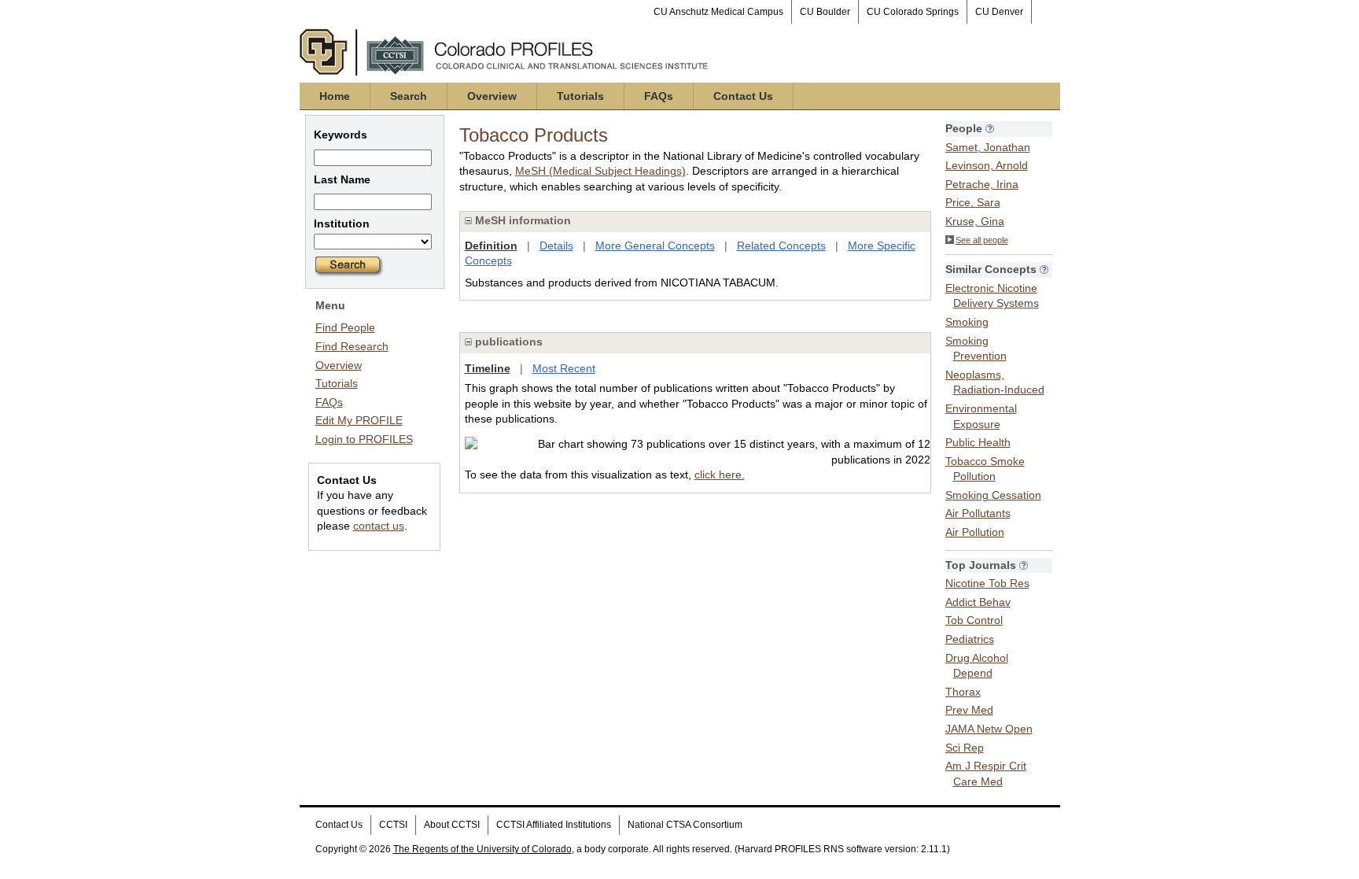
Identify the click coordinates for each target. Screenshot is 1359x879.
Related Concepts (781, 245)
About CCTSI (452, 824)
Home (334, 96)
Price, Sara (972, 202)
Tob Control (974, 620)
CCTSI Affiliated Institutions (553, 824)
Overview (492, 96)
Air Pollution (974, 532)
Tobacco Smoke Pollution (985, 469)
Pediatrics (969, 639)
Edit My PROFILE (359, 420)
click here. (719, 474)
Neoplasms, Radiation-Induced (994, 382)
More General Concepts (655, 245)
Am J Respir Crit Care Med (985, 773)
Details (556, 245)
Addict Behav (978, 602)
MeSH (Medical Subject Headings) (600, 170)
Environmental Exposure (981, 416)
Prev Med (969, 710)
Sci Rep (964, 747)
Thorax (963, 691)
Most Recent (563, 368)
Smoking (967, 322)
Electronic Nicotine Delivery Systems (992, 296)
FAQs (658, 96)
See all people (982, 240)
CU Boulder (825, 11)
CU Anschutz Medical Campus (718, 11)
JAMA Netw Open (989, 728)
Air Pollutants (978, 513)
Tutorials (580, 96)
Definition (491, 245)
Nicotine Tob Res (987, 583)
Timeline (487, 368)
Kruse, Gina (974, 221)
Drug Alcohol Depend (976, 666)
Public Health (978, 442)
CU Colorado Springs (913, 11)
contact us (378, 525)
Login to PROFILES (364, 439)
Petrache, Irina (981, 184)
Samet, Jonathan (987, 147)
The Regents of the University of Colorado (482, 849)
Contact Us (743, 96)
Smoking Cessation (993, 495)
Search (408, 96)
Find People (345, 327)
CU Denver (999, 11)
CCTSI (393, 824)
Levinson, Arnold (986, 165)
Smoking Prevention (976, 348)
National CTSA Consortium (685, 824)
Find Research (352, 346)
